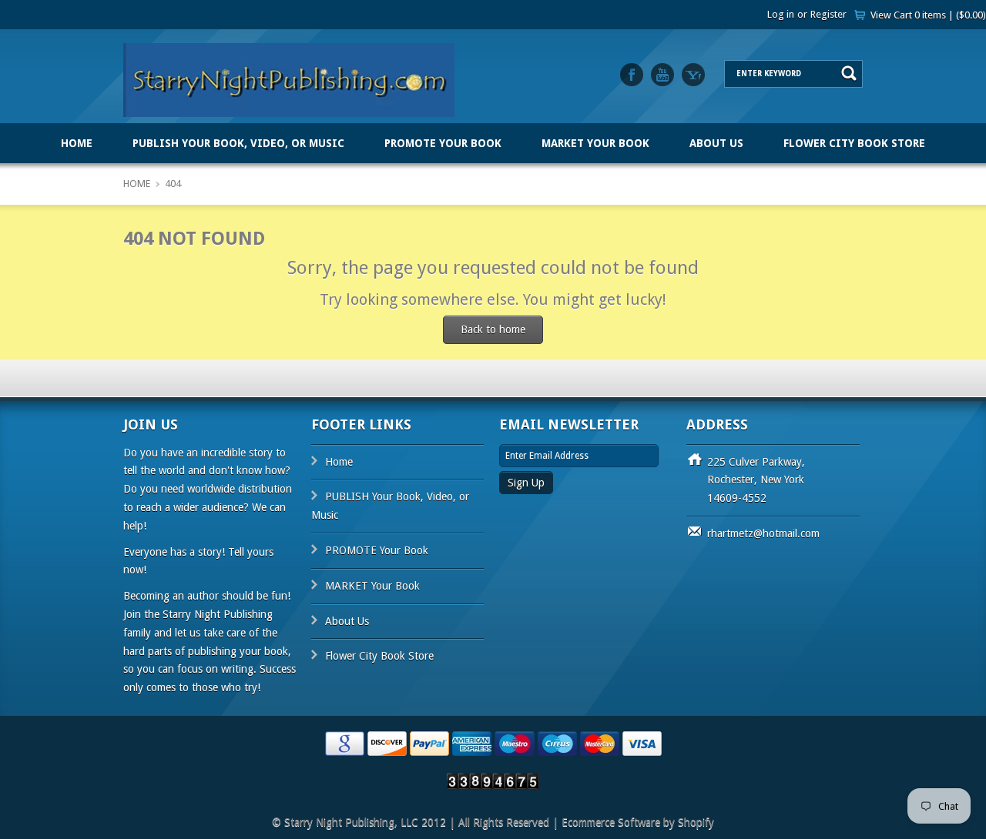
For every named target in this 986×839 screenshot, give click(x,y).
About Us (716, 143)
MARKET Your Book (595, 143)
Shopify (696, 822)
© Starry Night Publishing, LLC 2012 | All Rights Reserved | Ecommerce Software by (475, 822)
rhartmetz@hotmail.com (763, 533)
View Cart (928, 15)
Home (76, 143)
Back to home (493, 329)
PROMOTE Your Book (442, 143)
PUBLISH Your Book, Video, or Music (238, 143)
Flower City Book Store (854, 143)
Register (828, 14)
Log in (780, 14)
